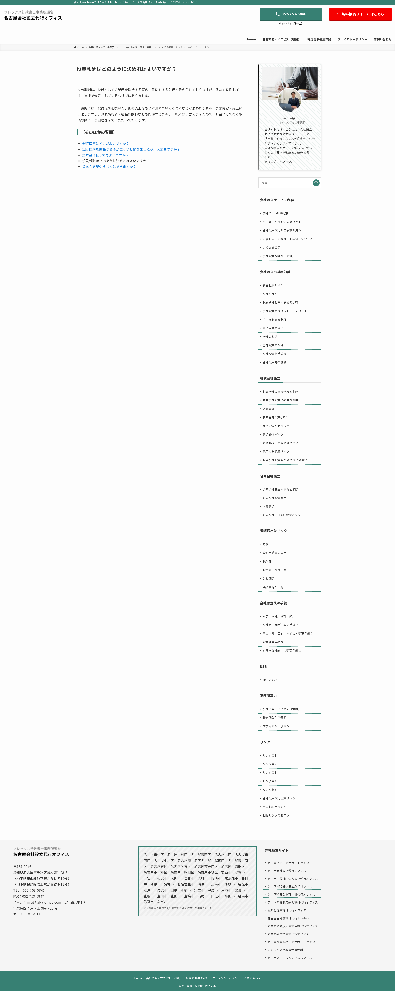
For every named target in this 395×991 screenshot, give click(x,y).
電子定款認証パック (276, 451)
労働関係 (269, 578)
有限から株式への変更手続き (282, 650)
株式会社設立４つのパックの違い (285, 460)
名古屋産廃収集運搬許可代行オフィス (293, 902)
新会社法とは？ (273, 285)
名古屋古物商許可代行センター (288, 918)
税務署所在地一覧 (274, 570)
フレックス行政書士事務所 (285, 950)
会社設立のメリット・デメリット (285, 311)
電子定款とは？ (273, 328)
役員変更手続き (273, 642)
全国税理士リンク (274, 807)
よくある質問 (271, 247)
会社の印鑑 (270, 337)
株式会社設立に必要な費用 (280, 400)
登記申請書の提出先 (276, 553)
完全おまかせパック (276, 426)
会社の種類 (270, 294)
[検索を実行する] (316, 182)
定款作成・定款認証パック (280, 443)
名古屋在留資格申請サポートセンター (293, 942)
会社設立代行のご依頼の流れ (282, 230)
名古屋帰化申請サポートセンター (290, 863)
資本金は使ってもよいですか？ (105, 154)
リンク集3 (269, 772)
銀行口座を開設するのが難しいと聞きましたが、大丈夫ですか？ (131, 149)
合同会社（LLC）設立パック (282, 515)
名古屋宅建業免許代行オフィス (288, 934)
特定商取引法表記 (274, 717)
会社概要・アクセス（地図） (282, 709)
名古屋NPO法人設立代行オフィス (290, 886)
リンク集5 (269, 789)
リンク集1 (269, 755)
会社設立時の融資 (274, 362)
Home (138, 978)
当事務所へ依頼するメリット (282, 222)
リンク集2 (269, 764)
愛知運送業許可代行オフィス (287, 910)
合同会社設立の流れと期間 (280, 489)
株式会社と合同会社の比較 (280, 302)
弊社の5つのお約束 (275, 213)
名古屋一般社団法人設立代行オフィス (293, 879)
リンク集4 (269, 781)
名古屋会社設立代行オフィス (287, 871)
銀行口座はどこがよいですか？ (105, 143)
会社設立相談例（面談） (279, 256)
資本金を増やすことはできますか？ (109, 166)
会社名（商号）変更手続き (280, 625)
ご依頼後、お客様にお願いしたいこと (288, 239)
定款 (266, 544)
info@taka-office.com (44, 902)
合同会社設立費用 (274, 498)
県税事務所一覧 (273, 587)
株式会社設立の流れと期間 (280, 392)
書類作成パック (273, 434)
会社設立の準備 (273, 345)
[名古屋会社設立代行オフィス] (33, 15)
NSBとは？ (270, 680)
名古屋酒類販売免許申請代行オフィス (293, 926)
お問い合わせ (252, 978)
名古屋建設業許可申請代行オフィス (291, 894)
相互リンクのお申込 (276, 815)
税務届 (267, 561)
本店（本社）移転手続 (277, 616)
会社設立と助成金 (274, 354)
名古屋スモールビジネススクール (290, 958)
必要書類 (269, 409)
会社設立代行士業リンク (279, 798)
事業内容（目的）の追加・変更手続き (288, 633)
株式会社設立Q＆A (275, 417)
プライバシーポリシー (277, 726)
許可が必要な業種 (274, 320)
